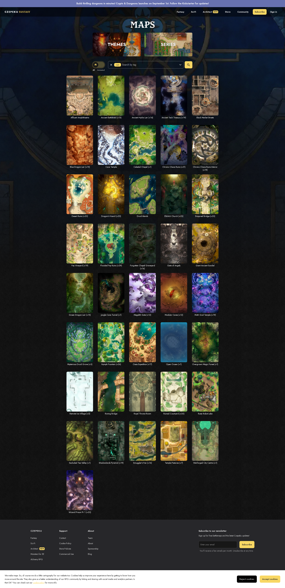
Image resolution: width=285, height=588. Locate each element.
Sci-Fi (193, 11)
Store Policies (65, 548)
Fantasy (180, 11)
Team (90, 538)
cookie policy (38, 582)
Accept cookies (270, 579)
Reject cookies (246, 579)
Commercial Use (66, 554)
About (90, 543)
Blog (90, 554)
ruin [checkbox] (117, 64)
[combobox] (149, 65)
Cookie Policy (65, 543)
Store (228, 11)
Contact (62, 538)
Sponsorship (93, 548)
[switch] (98, 65)
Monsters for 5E (37, 554)
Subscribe (260, 11)
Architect (210, 11)
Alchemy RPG (37, 559)
